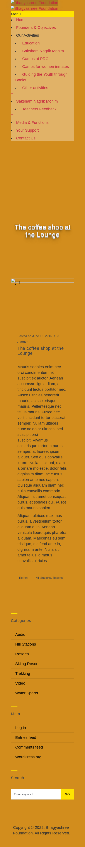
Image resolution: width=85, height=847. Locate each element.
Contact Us (26, 138)
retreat (23, 577)
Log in (20, 728)
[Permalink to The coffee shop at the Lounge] (42, 281)
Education (31, 43)
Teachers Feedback (39, 109)
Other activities (35, 88)
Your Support (27, 130)
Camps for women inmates (45, 66)
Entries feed (25, 737)
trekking (22, 673)
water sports (26, 693)
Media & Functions (32, 122)
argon (24, 341)
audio (20, 634)
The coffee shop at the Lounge (40, 351)
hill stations (43, 577)
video (20, 683)
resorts (58, 577)
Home (21, 20)
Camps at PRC (35, 59)
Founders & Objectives (36, 27)
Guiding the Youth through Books (41, 77)
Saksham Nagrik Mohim (43, 51)
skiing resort (27, 664)
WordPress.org (28, 757)
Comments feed (29, 747)
